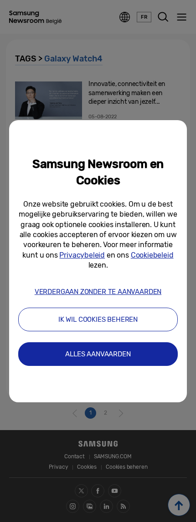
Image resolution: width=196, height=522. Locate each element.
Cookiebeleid (152, 255)
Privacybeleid (82, 255)
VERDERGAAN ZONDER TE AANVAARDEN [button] (98, 292)
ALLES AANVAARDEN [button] (97, 354)
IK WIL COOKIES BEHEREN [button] (98, 319)
